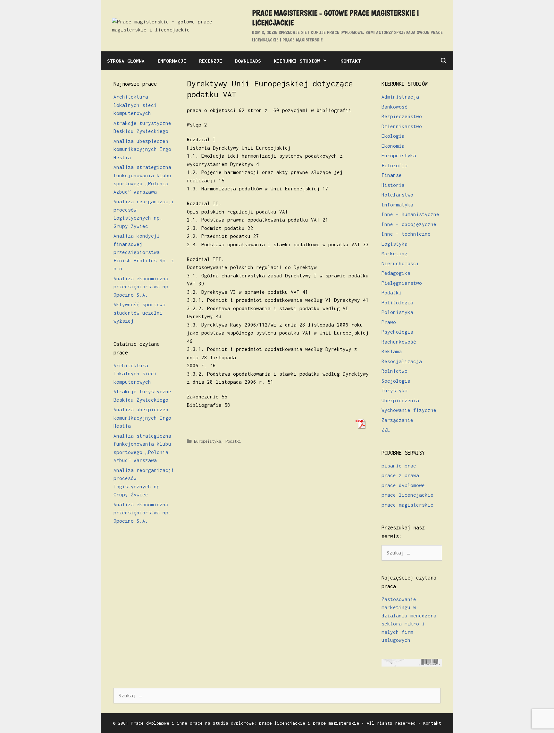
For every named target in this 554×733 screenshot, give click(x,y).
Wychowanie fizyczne (409, 410)
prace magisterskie (407, 505)
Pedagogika (396, 273)
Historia (393, 185)
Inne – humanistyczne (410, 214)
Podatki (233, 441)
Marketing (394, 253)
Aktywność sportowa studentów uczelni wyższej (139, 312)
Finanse (392, 175)
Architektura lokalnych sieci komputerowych (135, 105)
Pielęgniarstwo (402, 283)
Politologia (397, 302)
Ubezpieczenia (400, 400)
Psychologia (397, 332)
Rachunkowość (399, 342)
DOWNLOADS (248, 61)
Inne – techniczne (406, 234)
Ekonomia (393, 146)
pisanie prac (399, 465)
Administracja (400, 97)
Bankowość (394, 106)
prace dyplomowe (403, 485)
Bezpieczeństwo (402, 116)
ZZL (386, 429)
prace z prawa (400, 475)
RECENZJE (210, 61)
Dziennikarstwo (402, 126)
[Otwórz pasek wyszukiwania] (443, 60)
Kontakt (432, 723)
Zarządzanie (397, 420)
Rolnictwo (394, 371)
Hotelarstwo (397, 194)
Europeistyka (207, 441)
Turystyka (394, 390)
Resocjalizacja (402, 361)
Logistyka (394, 244)
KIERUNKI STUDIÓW (297, 61)
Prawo (389, 322)
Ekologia (393, 136)
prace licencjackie (407, 495)
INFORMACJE (171, 61)
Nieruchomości (400, 263)
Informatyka (397, 204)
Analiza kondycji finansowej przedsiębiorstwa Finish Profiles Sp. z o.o (143, 252)
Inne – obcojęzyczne (409, 224)
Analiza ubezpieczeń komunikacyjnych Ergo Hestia (142, 149)
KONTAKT (350, 61)
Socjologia (396, 381)
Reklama (392, 351)
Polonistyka (397, 312)
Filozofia (394, 165)
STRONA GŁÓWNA (126, 61)
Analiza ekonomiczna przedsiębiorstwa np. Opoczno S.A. (142, 286)
